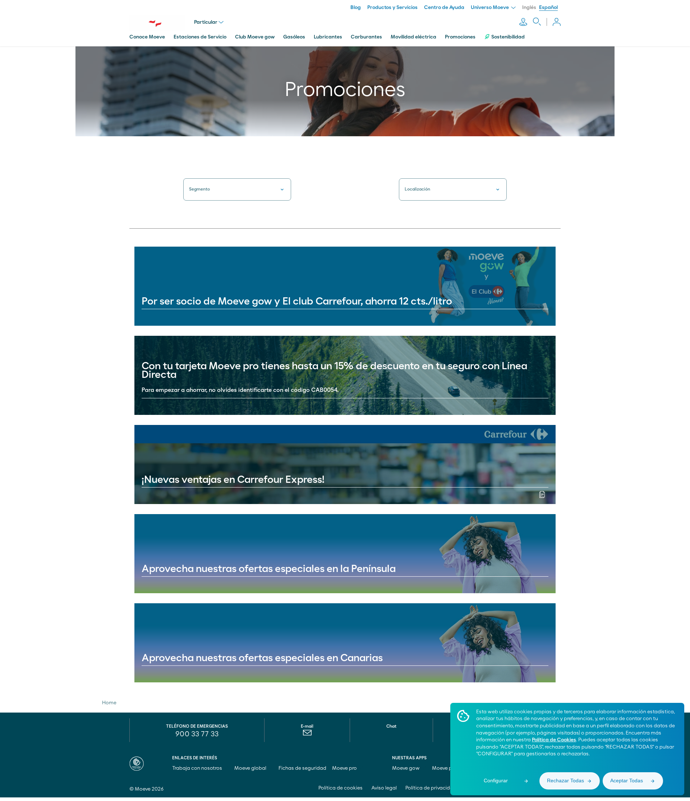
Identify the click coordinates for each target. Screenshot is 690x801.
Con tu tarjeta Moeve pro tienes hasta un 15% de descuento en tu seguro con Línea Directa (334, 370)
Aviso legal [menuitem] (384, 788)
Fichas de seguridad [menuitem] (302, 768)
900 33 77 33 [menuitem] (196, 734)
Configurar (496, 780)
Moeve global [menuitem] (250, 768)
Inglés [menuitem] (529, 7)
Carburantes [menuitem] (366, 37)
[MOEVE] (161, 23)
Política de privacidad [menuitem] (430, 788)
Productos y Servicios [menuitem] (392, 7)
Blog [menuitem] (355, 7)
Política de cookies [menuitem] (340, 788)
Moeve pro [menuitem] (345, 768)
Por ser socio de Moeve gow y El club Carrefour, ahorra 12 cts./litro (297, 302)
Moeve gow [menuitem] (406, 768)
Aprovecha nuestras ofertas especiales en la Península (269, 569)
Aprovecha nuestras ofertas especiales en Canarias (262, 658)
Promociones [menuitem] (460, 37)
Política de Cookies (554, 739)
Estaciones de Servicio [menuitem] (200, 37)
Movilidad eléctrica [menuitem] (413, 37)
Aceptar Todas (626, 780)
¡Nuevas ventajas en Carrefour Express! (233, 480)
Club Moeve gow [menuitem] (255, 37)
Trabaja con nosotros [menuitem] (197, 768)
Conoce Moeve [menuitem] (147, 37)
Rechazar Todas (565, 780)
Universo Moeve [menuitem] (490, 7)
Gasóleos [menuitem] (294, 37)
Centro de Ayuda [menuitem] (444, 7)
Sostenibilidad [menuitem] (508, 37)
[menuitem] (307, 734)
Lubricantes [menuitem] (328, 37)
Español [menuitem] (548, 7)
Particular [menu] (205, 22)
